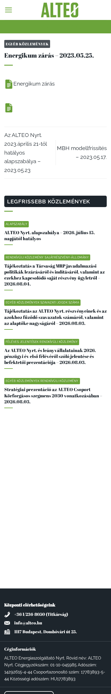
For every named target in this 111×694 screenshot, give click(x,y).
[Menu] (8, 10)
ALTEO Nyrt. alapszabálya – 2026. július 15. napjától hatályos (49, 236)
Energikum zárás (34, 83)
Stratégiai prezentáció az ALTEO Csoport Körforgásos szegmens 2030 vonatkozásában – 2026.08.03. (53, 395)
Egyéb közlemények (27, 43)
